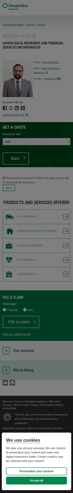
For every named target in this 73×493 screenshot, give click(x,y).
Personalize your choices (36, 471)
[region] (36, 461)
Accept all (36, 480)
